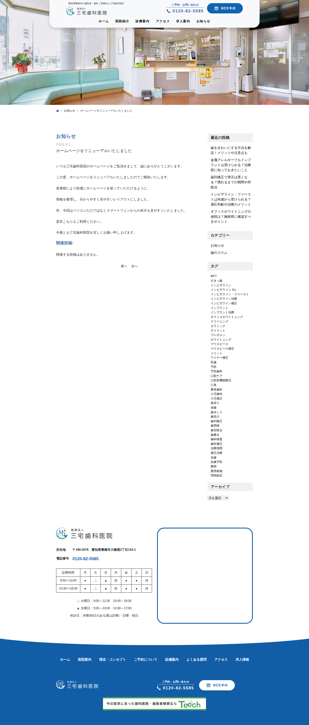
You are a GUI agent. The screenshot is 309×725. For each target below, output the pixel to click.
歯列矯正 (216, 421)
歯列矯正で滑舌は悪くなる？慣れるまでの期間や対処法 (231, 182)
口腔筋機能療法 (221, 380)
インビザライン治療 (224, 298)
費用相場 (216, 471)
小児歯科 (216, 394)
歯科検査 (216, 439)
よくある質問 (196, 659)
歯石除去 (216, 430)
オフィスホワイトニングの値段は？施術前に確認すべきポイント (231, 216)
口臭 (214, 385)
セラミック (218, 326)
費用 (214, 466)
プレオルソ (218, 335)
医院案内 (84, 659)
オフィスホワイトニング (227, 317)
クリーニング (219, 321)
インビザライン (221, 285)
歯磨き (215, 434)
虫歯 (214, 457)
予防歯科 (216, 371)
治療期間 (216, 448)
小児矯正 (216, 398)
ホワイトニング (221, 339)
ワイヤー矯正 (219, 357)
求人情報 (242, 659)
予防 (214, 366)
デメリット (218, 330)
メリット (216, 353)
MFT (214, 276)
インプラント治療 (222, 312)
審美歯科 (216, 389)
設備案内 (172, 659)
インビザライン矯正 (224, 303)
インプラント (219, 308)
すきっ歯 (216, 280)
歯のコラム (219, 252)
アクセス (163, 21)
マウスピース (219, 344)
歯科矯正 (216, 443)
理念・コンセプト (112, 659)
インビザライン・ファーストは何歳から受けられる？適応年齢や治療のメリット (231, 199)
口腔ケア (216, 375)
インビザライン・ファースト (230, 294)
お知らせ (203, 21)
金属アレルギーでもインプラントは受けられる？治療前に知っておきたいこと (231, 165)
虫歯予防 (216, 461)
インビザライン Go (223, 289)
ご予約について (145, 659)
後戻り (215, 403)
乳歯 (214, 362)
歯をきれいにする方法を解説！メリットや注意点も (231, 150)
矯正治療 (216, 452)
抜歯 (214, 407)
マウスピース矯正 (222, 348)
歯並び (215, 416)
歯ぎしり (216, 412)
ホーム (104, 21)
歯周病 (215, 425)
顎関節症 (216, 475)
